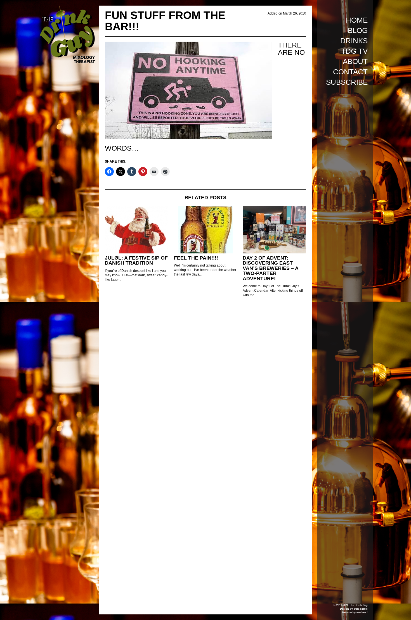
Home (357, 20)
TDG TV (354, 51)
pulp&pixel (361, 608)
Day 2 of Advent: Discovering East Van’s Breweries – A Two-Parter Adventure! (270, 268)
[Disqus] (205, 383)
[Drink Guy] (67, 8)
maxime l (362, 612)
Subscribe (347, 82)
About (355, 61)
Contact (350, 72)
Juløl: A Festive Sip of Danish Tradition (136, 260)
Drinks (354, 41)
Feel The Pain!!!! (196, 258)
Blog (358, 30)
